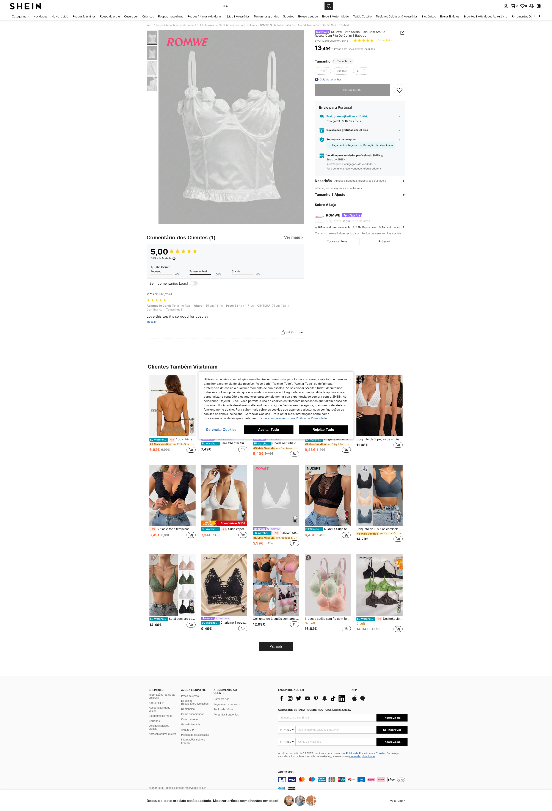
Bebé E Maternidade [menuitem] (335, 16)
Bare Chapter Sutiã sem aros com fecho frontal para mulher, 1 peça (224, 443)
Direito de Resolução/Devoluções (195, 702)
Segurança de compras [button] (341, 139)
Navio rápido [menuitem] (60, 16)
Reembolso (188, 709)
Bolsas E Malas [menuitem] (449, 16)
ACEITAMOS (285, 772)
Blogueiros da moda (160, 715)
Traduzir (152, 321)
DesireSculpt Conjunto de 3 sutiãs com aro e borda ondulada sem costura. (380, 618)
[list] (312, 698)
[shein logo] (25, 6)
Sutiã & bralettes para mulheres (238, 25)
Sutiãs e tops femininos (169, 529)
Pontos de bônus (223, 709)
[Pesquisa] (329, 6)
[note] (224, 523)
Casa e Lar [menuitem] (131, 16)
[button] (531, 6)
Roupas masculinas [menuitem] (170, 16)
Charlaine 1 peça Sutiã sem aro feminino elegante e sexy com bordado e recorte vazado (224, 622)
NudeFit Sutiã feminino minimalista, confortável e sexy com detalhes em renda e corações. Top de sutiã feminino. (328, 529)
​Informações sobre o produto (193, 741)
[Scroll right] (539, 16)
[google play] (363, 700)
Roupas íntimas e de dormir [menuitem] (205, 16)
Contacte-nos (221, 699)
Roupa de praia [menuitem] (110, 16)
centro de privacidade (362, 756)
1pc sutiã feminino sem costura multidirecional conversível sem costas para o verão (173, 439)
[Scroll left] (534, 16)
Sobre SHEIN (157, 702)
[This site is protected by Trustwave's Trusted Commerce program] (281, 788)
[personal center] (505, 6)
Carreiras (154, 721)
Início (150, 25)
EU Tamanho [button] (340, 61)
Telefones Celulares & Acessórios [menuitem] (396, 16)
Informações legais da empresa (162, 696)
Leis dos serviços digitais (159, 727)
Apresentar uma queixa (162, 734)
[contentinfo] (343, 779)
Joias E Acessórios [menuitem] (238, 16)
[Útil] (282, 332)
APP (354, 690)
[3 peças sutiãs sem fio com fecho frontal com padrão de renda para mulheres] (328, 585)
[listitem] (172, 416)
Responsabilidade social (159, 709)
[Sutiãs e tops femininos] (172, 495)
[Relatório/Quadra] (301, 332)
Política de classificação (195, 734)
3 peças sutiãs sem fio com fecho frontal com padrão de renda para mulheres (328, 618)
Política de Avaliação (161, 258)
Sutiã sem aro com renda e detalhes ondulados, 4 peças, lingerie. (173, 618)
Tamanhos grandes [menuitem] (266, 16)
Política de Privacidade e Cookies (366, 753)
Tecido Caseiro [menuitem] (362, 16)
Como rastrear (189, 719)
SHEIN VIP (187, 729)
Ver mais (276, 646)
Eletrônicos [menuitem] (429, 16)
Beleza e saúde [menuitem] (308, 16)
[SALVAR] (399, 90)
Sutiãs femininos (207, 25)
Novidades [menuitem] (40, 16)
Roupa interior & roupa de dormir (175, 25)
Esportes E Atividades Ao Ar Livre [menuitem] (485, 16)
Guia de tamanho (191, 724)
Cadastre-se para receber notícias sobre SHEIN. (314, 709)
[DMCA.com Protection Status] (291, 788)
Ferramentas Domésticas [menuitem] (527, 16)
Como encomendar (192, 714)
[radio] (323, 71)
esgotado (352, 90)
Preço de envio (190, 696)
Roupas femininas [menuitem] (84, 16)
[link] (514, 5)
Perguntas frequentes (226, 714)
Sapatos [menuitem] (288, 16)
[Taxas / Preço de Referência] (332, 48)
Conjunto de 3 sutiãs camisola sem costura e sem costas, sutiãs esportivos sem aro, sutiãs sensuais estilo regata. (379, 529)
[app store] (354, 700)
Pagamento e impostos (226, 704)
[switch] (194, 283)
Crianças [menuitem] (148, 16)
